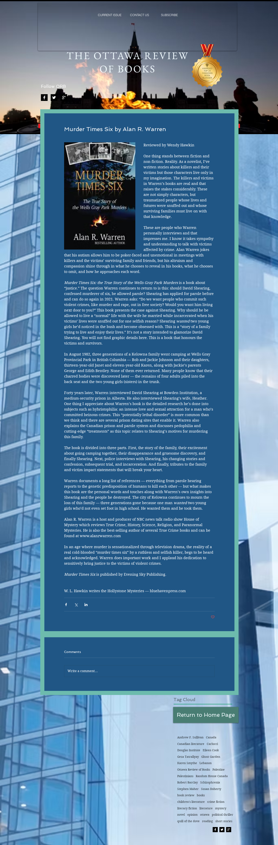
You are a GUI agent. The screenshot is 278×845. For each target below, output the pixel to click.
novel (181, 814)
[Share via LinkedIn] (86, 604)
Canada (211, 737)
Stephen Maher (188, 789)
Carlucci (212, 744)
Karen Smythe (187, 763)
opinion (192, 814)
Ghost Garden (210, 757)
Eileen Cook (211, 750)
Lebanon (205, 763)
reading (207, 821)
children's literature (191, 802)
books (201, 795)
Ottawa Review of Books (193, 769)
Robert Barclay (187, 782)
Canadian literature (190, 744)
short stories (223, 821)
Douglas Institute (188, 750)
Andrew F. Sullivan (190, 737)
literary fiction (187, 808)
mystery (220, 808)
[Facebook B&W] (44, 97)
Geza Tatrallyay (188, 757)
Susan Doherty (211, 789)
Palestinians (185, 776)
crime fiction (215, 802)
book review (185, 795)
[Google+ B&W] (63, 97)
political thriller (222, 814)
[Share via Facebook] (66, 604)
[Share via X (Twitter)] (76, 604)
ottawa (204, 814)
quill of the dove (188, 821)
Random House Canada (212, 776)
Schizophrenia (210, 782)
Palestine (218, 769)
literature (206, 808)
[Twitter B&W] (54, 97)
